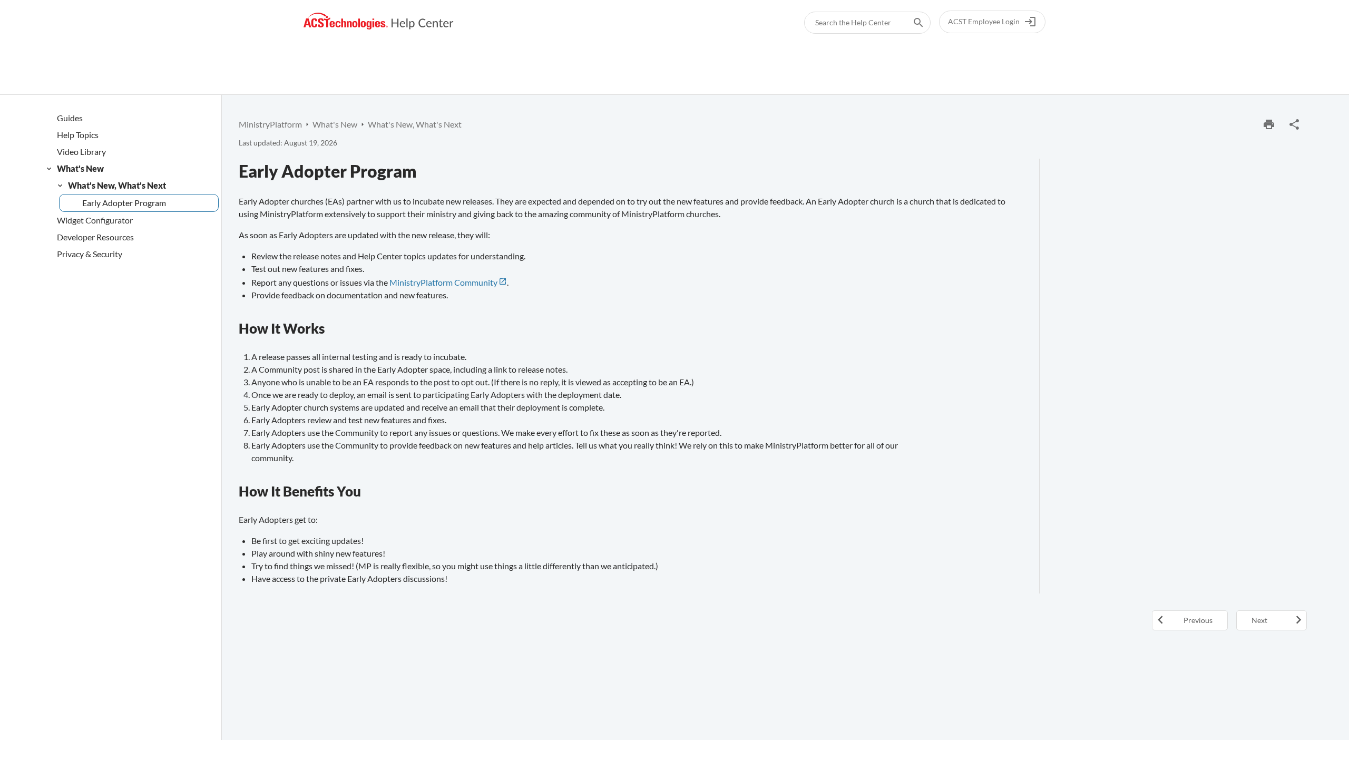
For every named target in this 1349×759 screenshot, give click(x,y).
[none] (1294, 124)
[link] (379, 21)
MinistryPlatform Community (443, 282)
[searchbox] (911, 22)
